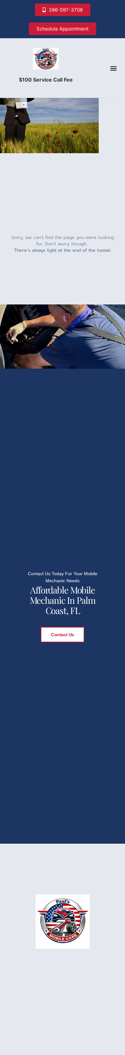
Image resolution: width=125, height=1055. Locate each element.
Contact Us (62, 634)
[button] (113, 68)
